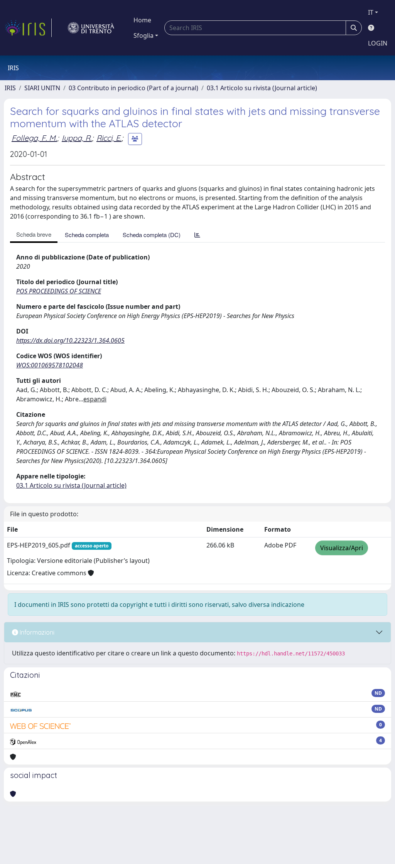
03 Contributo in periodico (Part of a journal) (133, 88)
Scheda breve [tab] (33, 234)
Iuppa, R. (77, 138)
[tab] (197, 234)
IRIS (10, 88)
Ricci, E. (109, 138)
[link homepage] (28, 28)
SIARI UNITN (42, 88)
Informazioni (36, 632)
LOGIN (377, 43)
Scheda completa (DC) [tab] (152, 235)
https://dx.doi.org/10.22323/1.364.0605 (70, 340)
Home (142, 20)
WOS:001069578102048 (49, 365)
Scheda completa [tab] (87, 235)
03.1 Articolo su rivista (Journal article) (262, 88)
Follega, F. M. (34, 138)
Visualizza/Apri (341, 548)
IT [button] (370, 12)
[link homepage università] (91, 28)
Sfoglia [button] (143, 35)
